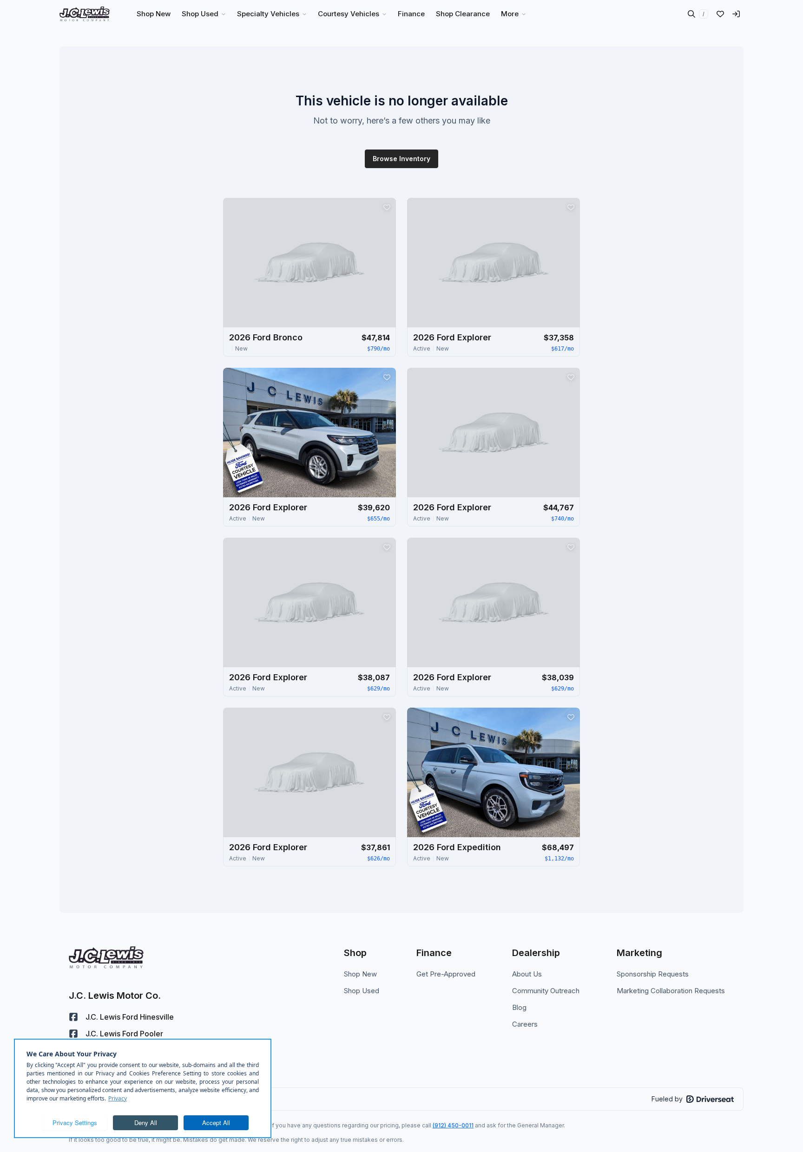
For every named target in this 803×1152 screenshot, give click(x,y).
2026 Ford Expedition (457, 847)
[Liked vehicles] (720, 14)
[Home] (84, 14)
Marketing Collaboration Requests (671, 990)
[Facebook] (73, 1017)
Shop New (360, 974)
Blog (519, 1007)
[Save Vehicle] (386, 207)
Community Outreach (545, 990)
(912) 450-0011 (453, 1125)
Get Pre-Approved (445, 974)
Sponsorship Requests (653, 974)
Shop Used (361, 990)
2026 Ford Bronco (266, 337)
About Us (527, 974)
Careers (525, 1024)
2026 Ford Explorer (452, 337)
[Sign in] (736, 14)
